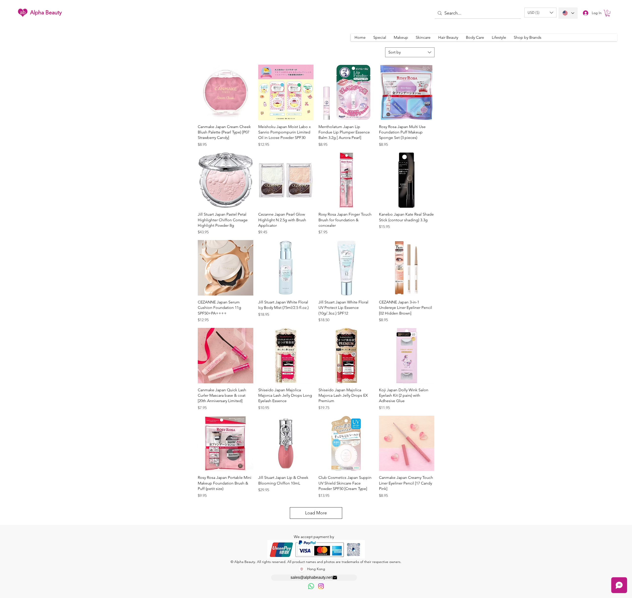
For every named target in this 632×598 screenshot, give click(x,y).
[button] (540, 13)
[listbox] (540, 13)
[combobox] (409, 52)
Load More (316, 513)
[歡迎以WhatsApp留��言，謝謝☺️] (311, 586)
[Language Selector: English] (568, 13)
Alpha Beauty (46, 12)
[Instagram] (321, 586)
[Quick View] (225, 92)
